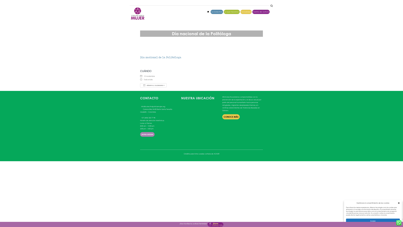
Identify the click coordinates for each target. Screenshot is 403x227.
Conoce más (231, 117)
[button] (399, 203)
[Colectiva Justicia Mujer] (137, 14)
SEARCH (271, 5)
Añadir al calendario (154, 85)
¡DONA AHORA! (147, 134)
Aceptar (373, 221)
